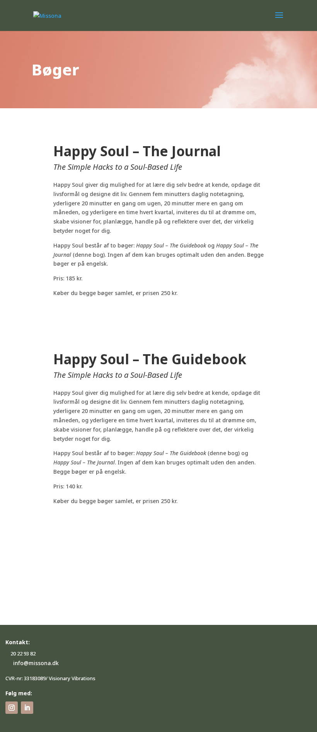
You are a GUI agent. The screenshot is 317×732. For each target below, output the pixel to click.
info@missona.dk (36, 663)
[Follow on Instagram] (11, 707)
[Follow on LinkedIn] (27, 707)
